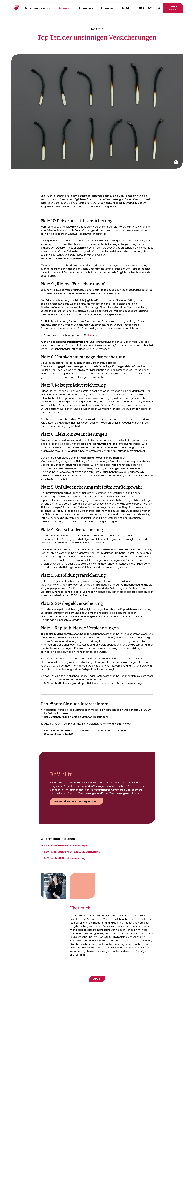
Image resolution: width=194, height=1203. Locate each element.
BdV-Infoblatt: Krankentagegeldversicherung (72, 851)
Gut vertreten (107, 8)
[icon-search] (159, 8)
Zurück (97, 978)
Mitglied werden (173, 7)
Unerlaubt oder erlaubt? (58, 734)
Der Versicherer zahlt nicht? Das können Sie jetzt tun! (76, 717)
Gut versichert (86, 8)
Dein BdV (147, 8)
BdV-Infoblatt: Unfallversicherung (65, 858)
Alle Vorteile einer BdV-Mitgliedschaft (76, 801)
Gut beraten (65, 8)
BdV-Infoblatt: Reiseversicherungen (66, 845)
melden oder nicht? (119, 723)
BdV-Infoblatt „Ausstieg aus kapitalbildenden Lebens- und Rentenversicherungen (94, 683)
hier (90, 335)
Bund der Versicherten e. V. (38, 8)
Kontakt (126, 8)
